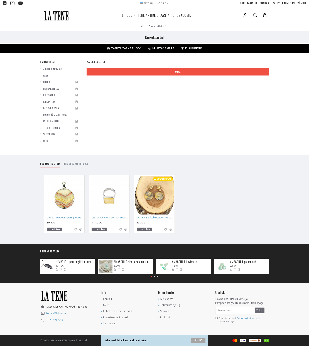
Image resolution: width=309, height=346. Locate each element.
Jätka (178, 71)
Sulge (198, 340)
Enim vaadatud (49, 251)
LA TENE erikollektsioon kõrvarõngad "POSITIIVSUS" (155, 217)
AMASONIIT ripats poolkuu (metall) (132, 262)
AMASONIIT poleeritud (243, 262)
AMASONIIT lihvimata (184, 262)
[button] (151, 276)
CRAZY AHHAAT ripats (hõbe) (64, 217)
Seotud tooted (50, 163)
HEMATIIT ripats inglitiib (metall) (74, 262)
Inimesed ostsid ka (75, 163)
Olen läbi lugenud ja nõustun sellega (239, 320)
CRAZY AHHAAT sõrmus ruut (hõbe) (110, 217)
